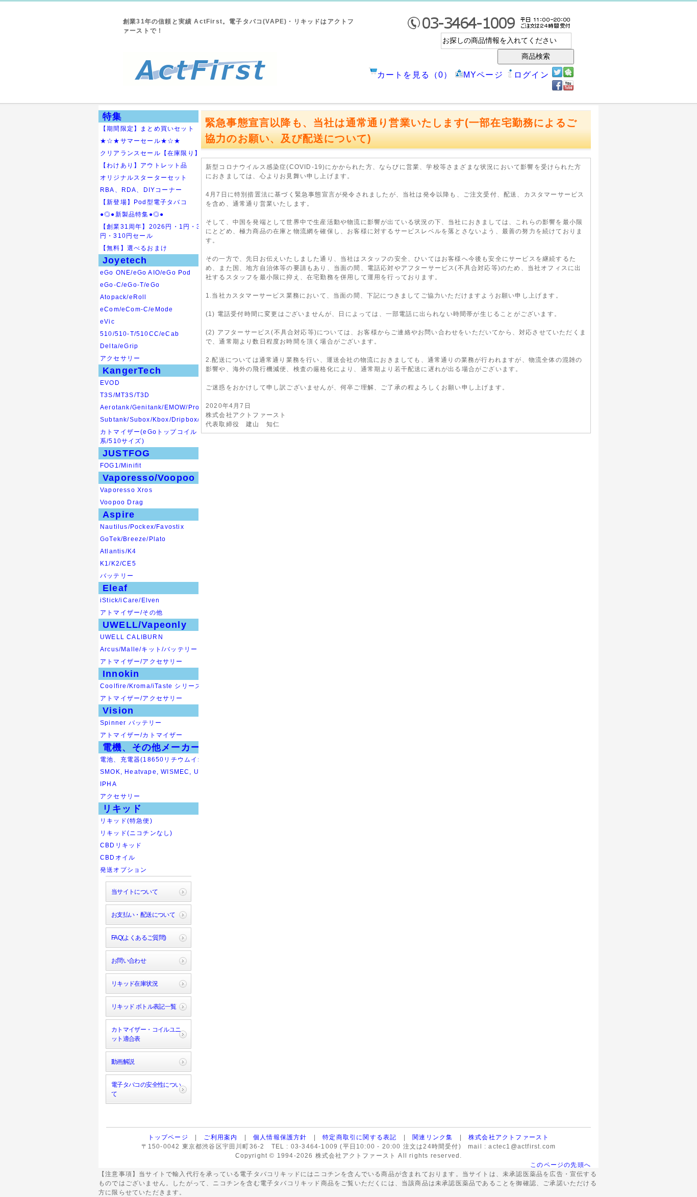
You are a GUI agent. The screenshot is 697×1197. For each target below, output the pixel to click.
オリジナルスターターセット (144, 177)
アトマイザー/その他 (131, 612)
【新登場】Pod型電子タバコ (143, 202)
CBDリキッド (121, 845)
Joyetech (125, 260)
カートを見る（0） (415, 74)
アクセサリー (120, 358)
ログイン (531, 74)
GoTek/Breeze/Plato (133, 539)
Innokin (121, 674)
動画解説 (123, 1061)
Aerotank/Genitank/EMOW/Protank (157, 407)
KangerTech (132, 370)
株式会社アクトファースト (508, 1137)
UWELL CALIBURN (131, 637)
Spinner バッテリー (131, 722)
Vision (118, 710)
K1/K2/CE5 (118, 563)
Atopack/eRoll (123, 297)
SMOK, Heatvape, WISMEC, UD (152, 771)
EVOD (110, 382)
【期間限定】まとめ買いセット (147, 128)
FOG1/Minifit (120, 465)
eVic (107, 321)
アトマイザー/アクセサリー (141, 661)
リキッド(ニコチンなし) (136, 833)
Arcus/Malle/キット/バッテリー (148, 649)
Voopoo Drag (121, 502)
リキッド (122, 808)
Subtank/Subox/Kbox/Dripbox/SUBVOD (165, 419)
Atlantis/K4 (118, 551)
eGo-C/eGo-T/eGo (130, 284)
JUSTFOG (126, 453)
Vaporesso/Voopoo (149, 478)
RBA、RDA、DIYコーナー (141, 189)
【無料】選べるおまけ (133, 248)
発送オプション (123, 869)
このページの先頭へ (560, 1164)
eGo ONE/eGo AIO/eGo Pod (145, 272)
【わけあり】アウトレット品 (144, 165)
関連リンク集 (432, 1137)
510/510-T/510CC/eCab (139, 333)
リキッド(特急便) (126, 820)
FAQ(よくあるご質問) (138, 937)
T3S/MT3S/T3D (125, 395)
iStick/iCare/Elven (130, 600)
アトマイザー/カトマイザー (141, 735)
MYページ (483, 74)
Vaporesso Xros (126, 490)
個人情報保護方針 (280, 1137)
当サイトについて (134, 891)
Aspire (119, 514)
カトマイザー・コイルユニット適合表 (146, 1034)
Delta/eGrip (119, 346)
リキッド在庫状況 (134, 983)
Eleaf (115, 588)
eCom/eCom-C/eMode (136, 309)
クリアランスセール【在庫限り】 (150, 153)
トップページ (168, 1137)
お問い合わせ (128, 960)
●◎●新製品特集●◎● (132, 214)
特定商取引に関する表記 (359, 1137)
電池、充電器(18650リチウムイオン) (157, 759)
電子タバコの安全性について (146, 1089)
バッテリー (117, 575)
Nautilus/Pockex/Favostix (142, 526)
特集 (112, 116)
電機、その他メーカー (152, 747)
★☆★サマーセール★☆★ (140, 140)
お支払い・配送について (143, 914)
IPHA (108, 784)
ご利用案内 (220, 1137)
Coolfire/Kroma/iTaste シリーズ (151, 686)
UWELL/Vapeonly (145, 625)
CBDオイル (117, 857)
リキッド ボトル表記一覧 (144, 1006)
